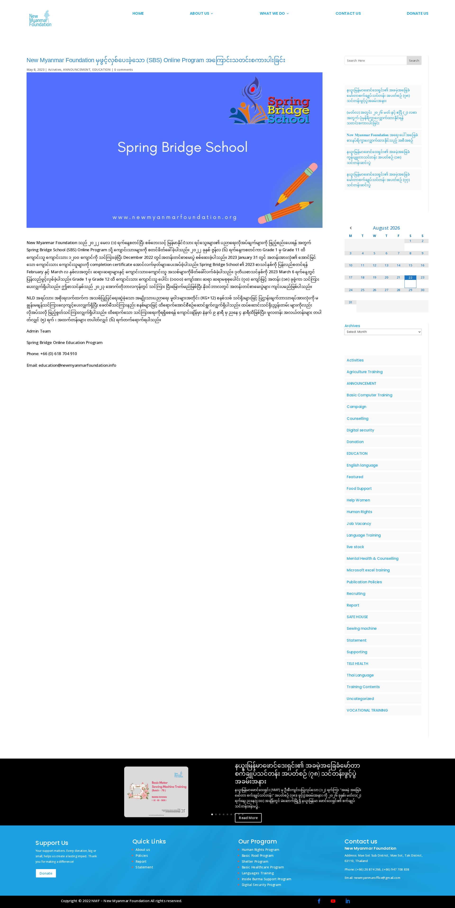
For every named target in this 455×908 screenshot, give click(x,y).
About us (143, 849)
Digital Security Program (261, 884)
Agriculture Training (365, 371)
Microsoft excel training (368, 570)
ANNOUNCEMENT (77, 69)
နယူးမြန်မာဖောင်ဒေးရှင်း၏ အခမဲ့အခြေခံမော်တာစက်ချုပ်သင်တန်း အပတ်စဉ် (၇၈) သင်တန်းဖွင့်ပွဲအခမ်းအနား (378, 95)
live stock (355, 547)
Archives (352, 326)
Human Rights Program (260, 849)
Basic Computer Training (369, 395)
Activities (54, 69)
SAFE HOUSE (357, 617)
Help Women (358, 500)
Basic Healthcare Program (263, 867)
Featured (355, 476)
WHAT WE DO (272, 14)
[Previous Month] (351, 228)
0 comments (123, 69)
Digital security (360, 430)
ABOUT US (199, 14)
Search (414, 60)
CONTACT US (348, 14)
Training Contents (363, 687)
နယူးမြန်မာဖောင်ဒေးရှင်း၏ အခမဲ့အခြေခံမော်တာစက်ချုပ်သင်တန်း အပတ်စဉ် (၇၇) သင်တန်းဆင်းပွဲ (378, 179)
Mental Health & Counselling (373, 558)
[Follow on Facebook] (319, 900)
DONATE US (417, 14)
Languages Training (258, 873)
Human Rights (359, 511)
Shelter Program (255, 861)
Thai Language (360, 675)
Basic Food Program (258, 855)
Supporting (357, 651)
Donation (355, 442)
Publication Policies (364, 581)
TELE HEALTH (357, 663)
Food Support (359, 488)
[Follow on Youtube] (333, 900)
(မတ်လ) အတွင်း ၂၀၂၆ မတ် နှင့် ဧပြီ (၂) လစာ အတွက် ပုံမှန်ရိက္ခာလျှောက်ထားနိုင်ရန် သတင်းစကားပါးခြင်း (382, 117)
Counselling (358, 418)
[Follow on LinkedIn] (347, 901)
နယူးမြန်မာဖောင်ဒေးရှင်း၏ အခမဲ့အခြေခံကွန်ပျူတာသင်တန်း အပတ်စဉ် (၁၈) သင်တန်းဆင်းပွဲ (378, 157)
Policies (142, 855)
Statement (357, 640)
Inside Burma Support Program (266, 878)
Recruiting (356, 593)
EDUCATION (101, 69)
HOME (138, 14)
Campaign (357, 406)
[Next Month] (422, 228)
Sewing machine (362, 628)
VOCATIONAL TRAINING (367, 710)
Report (353, 605)
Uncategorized (360, 698)
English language (362, 465)
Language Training (364, 535)
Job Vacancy (359, 523)
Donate (46, 873)
